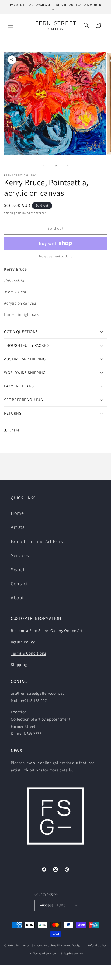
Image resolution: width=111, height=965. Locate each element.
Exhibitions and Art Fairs (37, 541)
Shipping (9, 213)
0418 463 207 (35, 700)
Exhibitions (32, 769)
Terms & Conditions (28, 653)
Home (17, 513)
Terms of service (44, 953)
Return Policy (23, 641)
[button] (11, 25)
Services (20, 555)
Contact (19, 584)
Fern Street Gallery (28, 945)
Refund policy (96, 945)
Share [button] (14, 430)
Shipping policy (72, 953)
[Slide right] (67, 165)
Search (18, 570)
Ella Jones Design (69, 945)
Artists (17, 527)
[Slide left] (44, 165)
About (17, 598)
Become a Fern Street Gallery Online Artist (49, 630)
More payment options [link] (55, 256)
